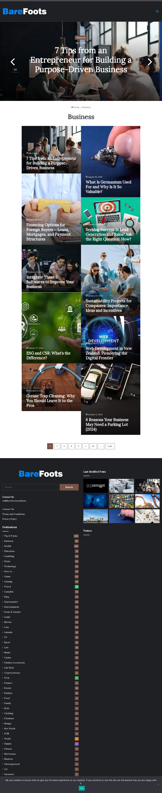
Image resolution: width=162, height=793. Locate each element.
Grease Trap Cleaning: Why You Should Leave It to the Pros (50, 400)
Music (7, 652)
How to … (9, 571)
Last (110, 446)
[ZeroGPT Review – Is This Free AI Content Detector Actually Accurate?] (95, 486)
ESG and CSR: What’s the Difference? (48, 355)
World (7, 738)
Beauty (7, 688)
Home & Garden (12, 612)
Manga (7, 723)
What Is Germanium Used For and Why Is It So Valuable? (108, 187)
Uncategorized (11, 764)
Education (9, 551)
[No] (158, 784)
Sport (7, 642)
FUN (6, 733)
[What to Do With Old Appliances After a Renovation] (121, 486)
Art (6, 769)
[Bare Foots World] (24, 11)
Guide (7, 617)
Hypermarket (11, 601)
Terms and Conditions (13, 514)
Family (7, 703)
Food (6, 698)
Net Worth (9, 728)
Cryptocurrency (12, 672)
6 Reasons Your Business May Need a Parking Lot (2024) (107, 424)
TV (5, 637)
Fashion (8, 693)
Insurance (9, 774)
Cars (6, 627)
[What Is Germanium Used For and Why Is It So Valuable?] (121, 516)
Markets (8, 759)
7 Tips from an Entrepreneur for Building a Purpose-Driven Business (81, 59)
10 (93, 446)
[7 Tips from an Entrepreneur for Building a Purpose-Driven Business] (147, 486)
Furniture (9, 718)
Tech (6, 677)
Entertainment (11, 606)
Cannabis (8, 591)
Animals (8, 632)
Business (81, 37)
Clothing (8, 713)
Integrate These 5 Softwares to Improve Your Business (50, 282)
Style (6, 708)
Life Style (9, 667)
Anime (7, 576)
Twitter (87, 530)
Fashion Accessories (14, 662)
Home (76, 107)
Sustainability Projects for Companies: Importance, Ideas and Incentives (109, 305)
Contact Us (8, 509)
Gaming (8, 581)
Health (7, 546)
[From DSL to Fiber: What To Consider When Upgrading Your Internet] (147, 516)
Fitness (8, 748)
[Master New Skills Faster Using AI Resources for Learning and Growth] (95, 501)
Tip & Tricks (10, 535)
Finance (8, 682)
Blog (6, 596)
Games (7, 743)
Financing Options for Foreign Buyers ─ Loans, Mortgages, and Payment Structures (48, 232)
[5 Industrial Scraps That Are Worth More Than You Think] (147, 501)
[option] (81, 61)
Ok (81, 788)
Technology (10, 566)
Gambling (9, 556)
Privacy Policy (9, 519)
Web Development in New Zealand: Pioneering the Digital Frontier (109, 353)
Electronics (10, 753)
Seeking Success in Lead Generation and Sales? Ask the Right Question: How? (109, 234)
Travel (7, 586)
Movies (8, 622)
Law (6, 647)
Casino (7, 657)
